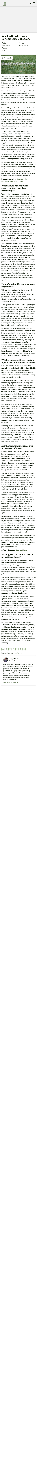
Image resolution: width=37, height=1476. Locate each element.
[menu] (34, 3)
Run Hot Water (21, 550)
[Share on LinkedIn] (24, 649)
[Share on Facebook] (6, 649)
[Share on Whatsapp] (20, 649)
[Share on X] (9, 649)
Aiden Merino (6, 45)
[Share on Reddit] (13, 649)
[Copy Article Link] (2, 649)
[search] (30, 3)
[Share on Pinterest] (16, 649)
